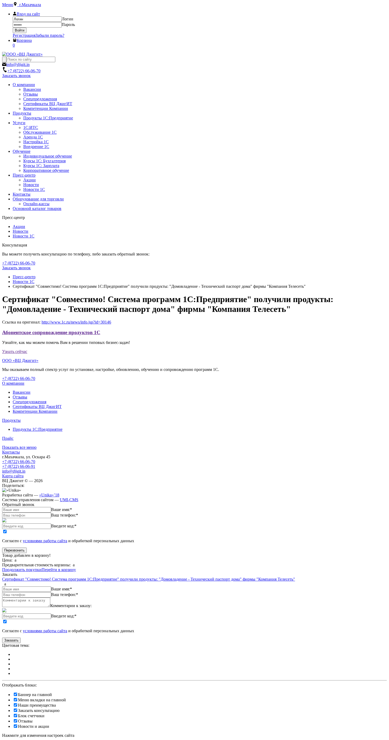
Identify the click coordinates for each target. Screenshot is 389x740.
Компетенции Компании (35, 411)
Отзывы (20, 397)
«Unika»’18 (49, 495)
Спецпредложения (29, 402)
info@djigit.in (13, 471)
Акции (19, 226)
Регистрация (24, 35)
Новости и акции (33, 726)
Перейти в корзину (59, 569)
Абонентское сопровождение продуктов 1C (51, 332)
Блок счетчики (31, 716)
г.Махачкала (29, 4)
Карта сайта (13, 476)
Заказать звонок (16, 75)
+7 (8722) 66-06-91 (18, 466)
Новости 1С (23, 236)
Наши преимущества (37, 705)
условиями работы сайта (45, 541)
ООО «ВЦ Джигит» (20, 360)
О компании (13, 383)
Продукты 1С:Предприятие (37, 429)
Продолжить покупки (22, 569)
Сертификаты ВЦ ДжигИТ (37, 406)
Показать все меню (19, 447)
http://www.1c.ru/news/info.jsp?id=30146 (76, 322)
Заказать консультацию (39, 710)
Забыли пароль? (49, 35)
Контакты (11, 452)
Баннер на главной (35, 694)
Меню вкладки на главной (42, 700)
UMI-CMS (69, 499)
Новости (20, 231)
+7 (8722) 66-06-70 (18, 461)
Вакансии (21, 392)
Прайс (7, 438)
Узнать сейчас (14, 351)
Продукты (11, 420)
